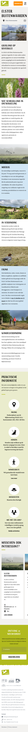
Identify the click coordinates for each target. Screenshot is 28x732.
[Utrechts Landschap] (5, 3)
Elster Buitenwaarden (11, 20)
